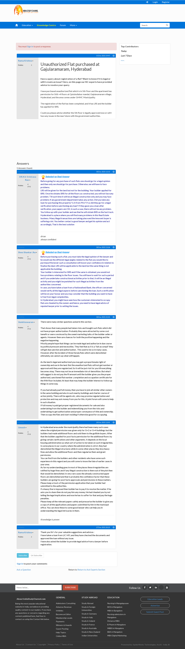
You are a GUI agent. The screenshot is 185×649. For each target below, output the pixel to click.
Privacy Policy (54, 644)
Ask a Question (24, 569)
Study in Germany (89, 614)
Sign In (30, 46)
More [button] (73, 25)
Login (155, 2)
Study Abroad (87, 603)
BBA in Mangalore (114, 632)
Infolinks (59, 610)
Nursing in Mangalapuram (118, 603)
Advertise (155, 605)
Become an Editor (63, 614)
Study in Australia (89, 628)
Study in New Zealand (91, 632)
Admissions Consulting (65, 603)
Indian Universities (90, 635)
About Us (20, 644)
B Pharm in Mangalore (116, 624)
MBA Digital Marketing (116, 635)
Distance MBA (113, 621)
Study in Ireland (88, 621)
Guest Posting (62, 629)
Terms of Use (67, 644)
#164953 (20, 172)
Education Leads (155, 599)
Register (166, 2)
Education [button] (27, 25)
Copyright (42, 644)
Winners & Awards (64, 625)
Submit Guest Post (155, 612)
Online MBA (61, 636)
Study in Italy (87, 617)
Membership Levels (64, 618)
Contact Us (31, 644)
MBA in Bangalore (114, 610)
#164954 (20, 247)
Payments (60, 621)
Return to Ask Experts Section (91, 569)
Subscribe (70, 587)
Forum (63, 25)
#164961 (20, 422)
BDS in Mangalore (114, 607)
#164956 (20, 317)
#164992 (20, 527)
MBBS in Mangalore (115, 628)
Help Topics (61, 632)
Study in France (88, 624)
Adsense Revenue (64, 607)
